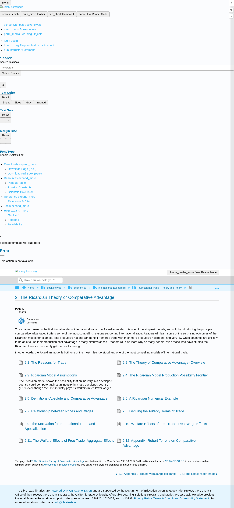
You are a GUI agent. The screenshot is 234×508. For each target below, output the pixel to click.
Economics (80, 287)
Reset (5, 97)
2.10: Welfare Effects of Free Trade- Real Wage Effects (165, 424)
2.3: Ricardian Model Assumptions (51, 375)
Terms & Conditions (165, 498)
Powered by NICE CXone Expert (71, 490)
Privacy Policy (143, 498)
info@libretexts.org (66, 502)
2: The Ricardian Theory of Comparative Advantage (58, 461)
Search (21, 280)
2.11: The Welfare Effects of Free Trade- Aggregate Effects (69, 441)
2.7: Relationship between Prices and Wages (59, 411)
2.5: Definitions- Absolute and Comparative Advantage (66, 398)
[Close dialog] (2, 255)
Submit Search (10, 73)
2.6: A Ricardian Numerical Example (150, 398)
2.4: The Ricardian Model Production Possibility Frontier (165, 375)
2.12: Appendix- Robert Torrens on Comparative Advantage (159, 443)
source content (68, 464)
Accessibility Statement (194, 498)
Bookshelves (54, 287)
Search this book (9, 62)
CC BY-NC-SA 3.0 (174, 461)
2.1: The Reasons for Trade (45, 362)
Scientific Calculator (20, 192)
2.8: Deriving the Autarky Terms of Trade (153, 411)
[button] (14, 219)
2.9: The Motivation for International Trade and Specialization (60, 426)
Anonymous (49, 464)
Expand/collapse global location (217, 286)
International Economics (112, 287)
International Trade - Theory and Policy (159, 287)
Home (31, 287)
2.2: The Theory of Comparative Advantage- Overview (164, 362)
